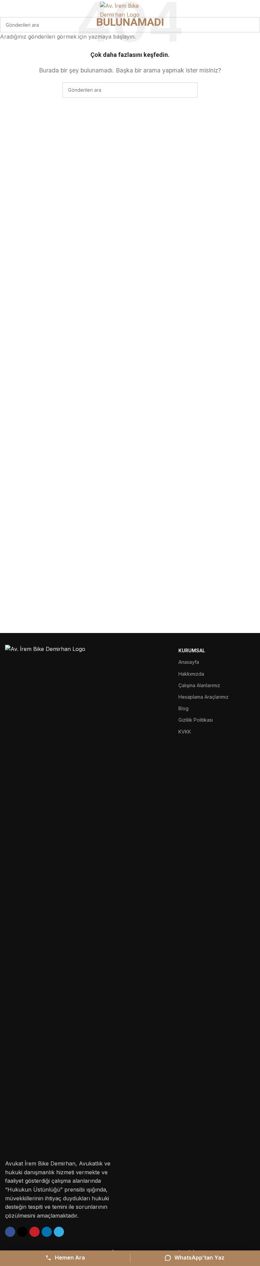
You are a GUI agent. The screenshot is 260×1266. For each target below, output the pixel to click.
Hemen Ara (70, 1257)
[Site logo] (130, 9)
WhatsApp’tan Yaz (199, 1257)
